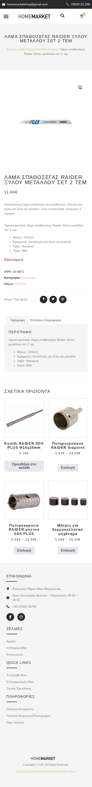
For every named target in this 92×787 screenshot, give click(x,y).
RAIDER (20, 284)
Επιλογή (68, 467)
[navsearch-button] (62, 16)
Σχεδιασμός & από (46, 771)
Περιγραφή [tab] (17, 320)
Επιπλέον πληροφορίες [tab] (45, 320)
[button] (6, 16)
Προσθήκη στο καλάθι (24, 465)
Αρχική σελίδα (16, 49)
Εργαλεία (34, 49)
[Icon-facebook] (10, 617)
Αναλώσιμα (50, 49)
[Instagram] (21, 617)
